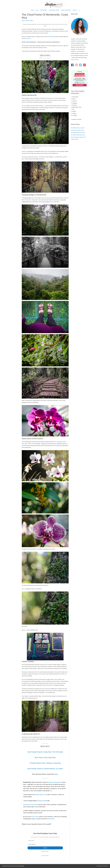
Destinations (43, 10)
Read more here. (75, 59)
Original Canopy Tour (40, 794)
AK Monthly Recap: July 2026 (78, 127)
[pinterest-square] (85, 65)
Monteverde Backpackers (54, 782)
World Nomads (50, 818)
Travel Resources (66, 10)
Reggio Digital (21, 866)
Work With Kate (99, 865)
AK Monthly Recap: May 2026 (78, 134)
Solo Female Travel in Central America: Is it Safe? (45, 769)
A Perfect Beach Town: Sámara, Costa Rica (45, 763)
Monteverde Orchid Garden (30, 804)
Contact (75, 10)
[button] (79, 10)
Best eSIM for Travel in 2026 (77, 130)
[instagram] (77, 65)
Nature (31, 20)
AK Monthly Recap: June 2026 (78, 132)
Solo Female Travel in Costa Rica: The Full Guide (45, 752)
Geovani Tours (27, 38)
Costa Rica (26, 20)
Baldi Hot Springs (49, 36)
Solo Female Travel (54, 10)
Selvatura (28, 199)
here (56, 774)
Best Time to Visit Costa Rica (45, 757)
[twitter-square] (81, 65)
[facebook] (73, 65)
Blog (37, 10)
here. (51, 790)
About (32, 10)
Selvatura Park (41, 800)
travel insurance (35, 816)
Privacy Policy (105, 865)
